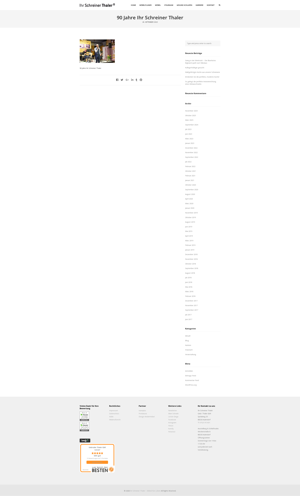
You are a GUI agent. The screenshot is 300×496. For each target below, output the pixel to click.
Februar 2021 (190, 176)
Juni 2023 (188, 134)
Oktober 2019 (190, 217)
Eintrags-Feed (190, 376)
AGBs (111, 416)
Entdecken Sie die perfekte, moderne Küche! (202, 77)
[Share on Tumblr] (136, 79)
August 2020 (190, 194)
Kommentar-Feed (192, 380)
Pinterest (171, 432)
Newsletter (172, 410)
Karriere (188, 345)
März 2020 (189, 203)
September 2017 (191, 310)
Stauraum (189, 350)
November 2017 (191, 305)
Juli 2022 (188, 162)
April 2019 (189, 236)
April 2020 (189, 199)
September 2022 (191, 157)
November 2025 (191, 111)
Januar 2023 (189, 143)
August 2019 (190, 222)
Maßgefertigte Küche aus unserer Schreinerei (202, 72)
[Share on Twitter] (122, 79)
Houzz (170, 425)
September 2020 (191, 189)
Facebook (172, 420)
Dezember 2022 (191, 148)
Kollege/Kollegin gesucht (194, 67)
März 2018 (189, 291)
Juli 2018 (188, 277)
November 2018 (191, 259)
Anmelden (189, 371)
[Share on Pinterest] (141, 79)
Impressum (113, 410)
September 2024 (191, 125)
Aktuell (187, 336)
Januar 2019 (189, 250)
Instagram (172, 422)
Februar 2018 (190, 296)
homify (171, 429)
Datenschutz (114, 413)
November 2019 (191, 213)
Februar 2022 (190, 166)
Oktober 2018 (190, 264)
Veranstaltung (190, 354)
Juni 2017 (188, 319)
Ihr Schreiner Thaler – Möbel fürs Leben (145, 491)
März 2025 (189, 120)
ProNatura (143, 413)
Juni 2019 (188, 227)
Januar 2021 (189, 180)
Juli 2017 (188, 315)
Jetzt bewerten (97, 462)
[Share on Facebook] (117, 79)
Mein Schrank (173, 413)
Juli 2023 (188, 129)
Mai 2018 (188, 287)
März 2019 (189, 240)
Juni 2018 (188, 282)
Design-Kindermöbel (147, 416)
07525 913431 (204, 422)
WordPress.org (191, 385)
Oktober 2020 (190, 185)
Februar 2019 (190, 245)
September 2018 (191, 268)
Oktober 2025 (190, 115)
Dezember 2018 (191, 254)
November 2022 (191, 152)
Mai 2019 (188, 231)
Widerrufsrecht (115, 420)
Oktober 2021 (190, 171)
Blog (187, 340)
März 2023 (189, 139)
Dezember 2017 (191, 301)
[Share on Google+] (127, 79)
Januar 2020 (189, 208)
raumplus (142, 410)
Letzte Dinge (173, 416)
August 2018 (190, 273)
